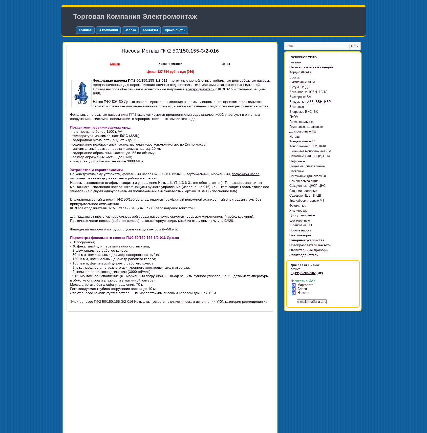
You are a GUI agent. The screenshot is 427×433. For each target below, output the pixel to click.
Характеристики (170, 64)
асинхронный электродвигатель (229, 199)
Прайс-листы (175, 30)
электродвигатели (200, 89)
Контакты (150, 30)
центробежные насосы (250, 80)
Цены (226, 64)
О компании (108, 30)
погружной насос (245, 174)
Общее (115, 64)
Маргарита (305, 285)
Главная (85, 30)
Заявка (130, 30)
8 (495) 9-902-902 (303, 273)
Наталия (304, 293)
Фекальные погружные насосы (95, 114)
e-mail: (311, 301)
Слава (302, 289)
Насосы (76, 183)
